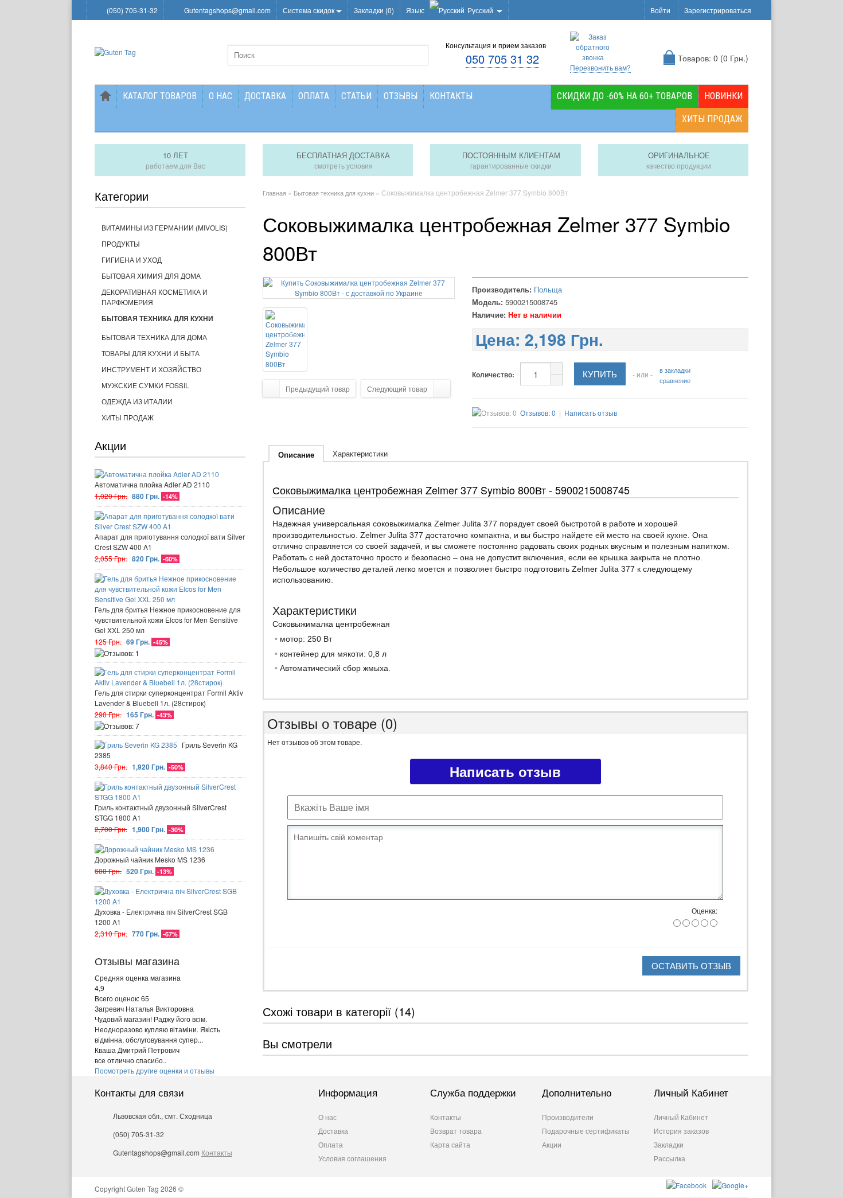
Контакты (451, 96)
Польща (548, 289)
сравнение (674, 380)
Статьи (356, 96)
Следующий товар (397, 388)
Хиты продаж (712, 119)
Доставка (265, 96)
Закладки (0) (374, 10)
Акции (551, 1144)
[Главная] (105, 96)
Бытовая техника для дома (154, 337)
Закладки (669, 1144)
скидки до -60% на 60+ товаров (624, 96)
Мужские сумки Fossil (145, 385)
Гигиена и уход (132, 259)
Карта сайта (450, 1144)
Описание (296, 454)
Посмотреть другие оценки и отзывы (154, 1070)
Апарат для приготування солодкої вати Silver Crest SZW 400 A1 (170, 542)
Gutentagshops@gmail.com (227, 10)
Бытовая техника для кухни (157, 318)
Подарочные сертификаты (586, 1130)
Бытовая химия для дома (151, 275)
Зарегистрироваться (717, 10)
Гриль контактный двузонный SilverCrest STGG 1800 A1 (161, 812)
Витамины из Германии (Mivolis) (165, 227)
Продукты (121, 243)
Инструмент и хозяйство (151, 369)
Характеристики (360, 453)
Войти (660, 10)
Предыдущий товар (318, 388)
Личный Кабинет (681, 1117)
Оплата (313, 96)
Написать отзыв (590, 412)
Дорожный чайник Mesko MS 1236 (150, 859)
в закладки (674, 369)
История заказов (681, 1130)
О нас (220, 96)
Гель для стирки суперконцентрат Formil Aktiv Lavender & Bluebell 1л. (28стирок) (169, 698)
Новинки (723, 96)
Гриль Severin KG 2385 (166, 750)
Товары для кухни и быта (151, 353)
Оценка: (704, 910)
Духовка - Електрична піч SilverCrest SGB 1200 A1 (161, 917)
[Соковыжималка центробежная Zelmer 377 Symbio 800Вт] (359, 293)
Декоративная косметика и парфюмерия (155, 297)
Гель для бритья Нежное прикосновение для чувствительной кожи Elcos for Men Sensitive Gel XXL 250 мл (168, 619)
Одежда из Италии (137, 401)
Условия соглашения (352, 1158)
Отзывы (400, 96)
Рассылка (669, 1158)
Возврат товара (456, 1130)
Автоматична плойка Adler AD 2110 (152, 484)
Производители (568, 1117)
